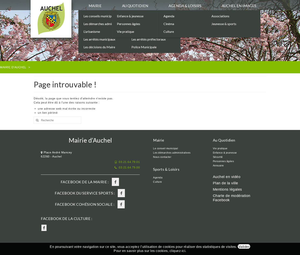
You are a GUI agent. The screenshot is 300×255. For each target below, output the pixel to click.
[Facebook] (115, 182)
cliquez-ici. (178, 251)
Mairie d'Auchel (13, 67)
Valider (244, 246)
